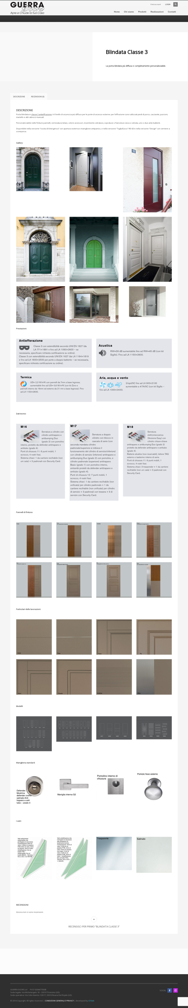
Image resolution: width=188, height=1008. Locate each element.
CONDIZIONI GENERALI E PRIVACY (59, 1000)
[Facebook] (169, 990)
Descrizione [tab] (19, 96)
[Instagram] (175, 990)
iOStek (91, 1000)
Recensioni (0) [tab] (37, 96)
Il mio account (156, 4)
